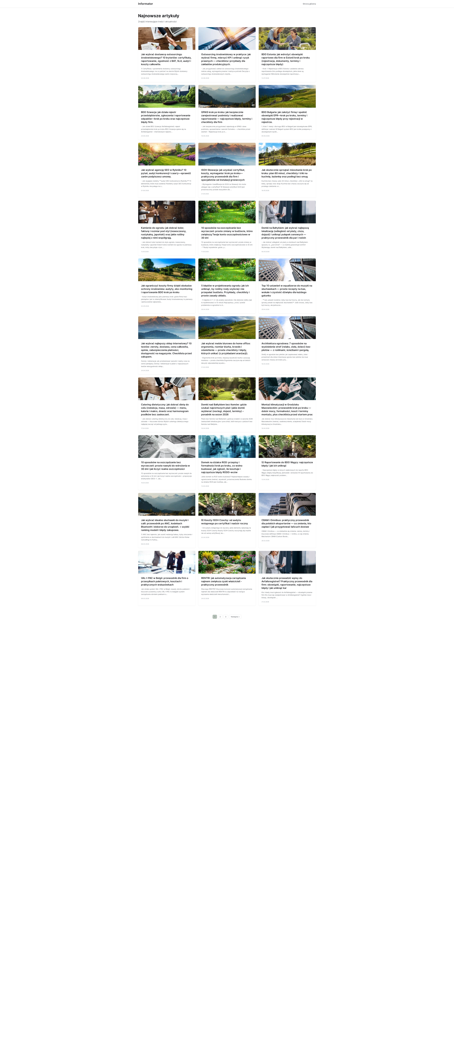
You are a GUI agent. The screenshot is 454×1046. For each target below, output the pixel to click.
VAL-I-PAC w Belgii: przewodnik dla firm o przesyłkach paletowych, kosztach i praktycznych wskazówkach (164, 581)
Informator (145, 3)
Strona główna (309, 4)
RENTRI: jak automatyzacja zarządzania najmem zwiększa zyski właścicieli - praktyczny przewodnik (223, 581)
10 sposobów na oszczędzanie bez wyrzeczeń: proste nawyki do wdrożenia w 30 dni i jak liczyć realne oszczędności (165, 465)
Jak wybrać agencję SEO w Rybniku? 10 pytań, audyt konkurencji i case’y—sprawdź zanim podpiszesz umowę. (166, 173)
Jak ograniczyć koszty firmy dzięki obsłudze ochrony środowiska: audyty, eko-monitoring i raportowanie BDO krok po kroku (166, 289)
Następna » (235, 617)
